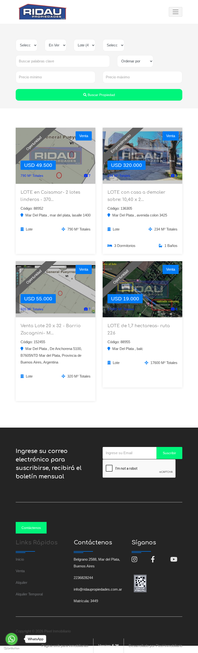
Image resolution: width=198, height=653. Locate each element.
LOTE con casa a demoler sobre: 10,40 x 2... (136, 196)
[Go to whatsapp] (12, 639)
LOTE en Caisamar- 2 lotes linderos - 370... (50, 196)
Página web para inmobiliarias (65, 646)
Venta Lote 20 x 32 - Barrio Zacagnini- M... (51, 329)
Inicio (20, 559)
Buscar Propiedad (101, 95)
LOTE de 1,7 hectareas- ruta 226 (138, 329)
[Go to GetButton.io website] (11, 648)
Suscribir (169, 453)
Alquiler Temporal (29, 594)
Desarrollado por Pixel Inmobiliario (155, 646)
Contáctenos (31, 528)
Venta (20, 571)
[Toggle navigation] (175, 12)
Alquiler (21, 582)
